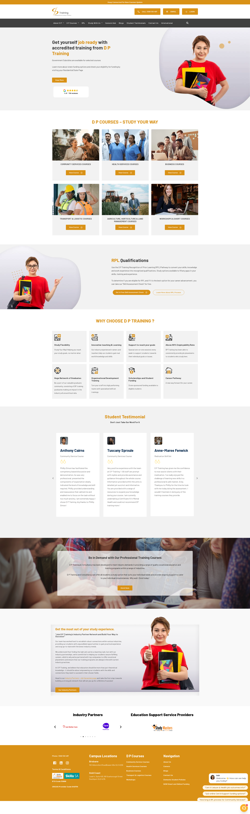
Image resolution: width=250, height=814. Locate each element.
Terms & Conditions (61, 769)
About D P (57, 23)
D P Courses (72, 23)
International (167, 23)
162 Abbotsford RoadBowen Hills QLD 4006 (106, 765)
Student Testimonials (136, 23)
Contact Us (153, 23)
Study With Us (94, 23)
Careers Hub (110, 23)
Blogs (121, 23)
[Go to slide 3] (85, 736)
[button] (71, 91)
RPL (83, 23)
